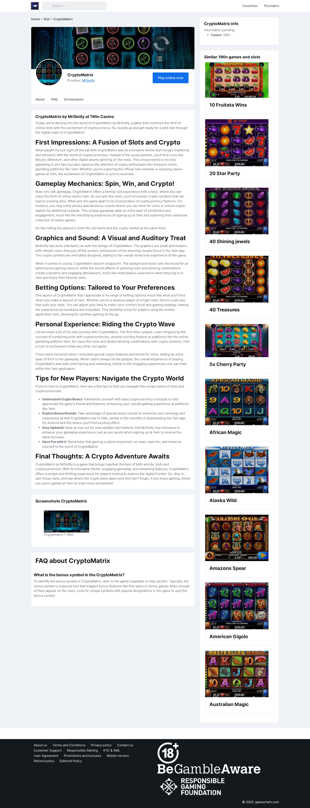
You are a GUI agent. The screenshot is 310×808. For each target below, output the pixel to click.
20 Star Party (224, 173)
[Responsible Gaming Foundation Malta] (193, 787)
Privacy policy (101, 745)
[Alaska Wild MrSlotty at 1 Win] (239, 470)
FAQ (54, 99)
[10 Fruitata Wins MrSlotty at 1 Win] (239, 80)
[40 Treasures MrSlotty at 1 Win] (239, 279)
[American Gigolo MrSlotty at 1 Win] (239, 606)
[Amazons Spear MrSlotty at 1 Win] (239, 538)
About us (40, 745)
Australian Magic (229, 704)
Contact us (125, 745)
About (40, 99)
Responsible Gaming (82, 750)
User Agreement (46, 756)
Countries (250, 6)
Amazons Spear (227, 568)
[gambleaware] (209, 768)
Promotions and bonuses (82, 756)
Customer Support (48, 750)
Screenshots (74, 99)
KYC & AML (111, 750)
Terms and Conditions (69, 745)
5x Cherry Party (227, 364)
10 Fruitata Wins (228, 105)
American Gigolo (228, 636)
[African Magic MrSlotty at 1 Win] (239, 402)
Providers (271, 6)
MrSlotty (88, 80)
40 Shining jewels (229, 241)
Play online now (170, 78)
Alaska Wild (223, 500)
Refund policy (44, 761)
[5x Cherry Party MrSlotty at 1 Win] (239, 340)
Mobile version (118, 756)
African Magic (225, 432)
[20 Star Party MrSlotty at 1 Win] (239, 142)
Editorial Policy (71, 761)
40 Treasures (224, 309)
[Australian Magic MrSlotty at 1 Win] (239, 674)
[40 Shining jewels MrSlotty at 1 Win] (239, 211)
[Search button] (47, 6)
